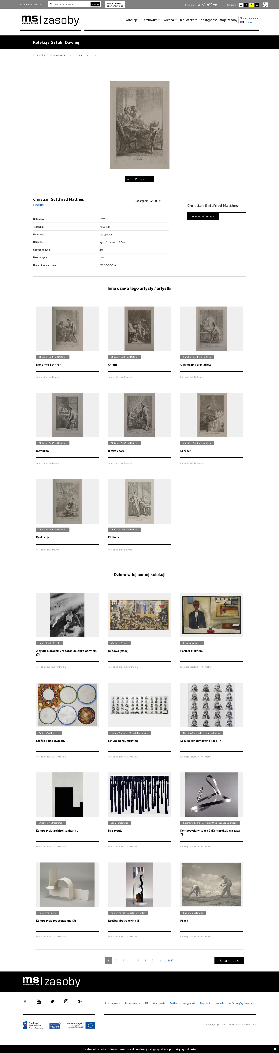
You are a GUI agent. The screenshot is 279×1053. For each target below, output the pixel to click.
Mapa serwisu (132, 1003)
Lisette (96, 55)
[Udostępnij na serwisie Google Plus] (152, 201)
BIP (146, 1003)
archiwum (151, 20)
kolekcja (132, 20)
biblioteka (187, 20)
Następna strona (229, 960)
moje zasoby (228, 20)
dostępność (209, 20)
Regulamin (205, 1003)
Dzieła (79, 55)
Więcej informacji (203, 216)
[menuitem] (134, 19)
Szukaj (95, 4)
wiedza (169, 20)
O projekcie (159, 1003)
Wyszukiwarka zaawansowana (115, 4)
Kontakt (220, 1003)
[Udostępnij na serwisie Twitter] (156, 201)
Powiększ (141, 179)
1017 (171, 960)
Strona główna (58, 55)
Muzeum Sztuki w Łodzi (32, 4)
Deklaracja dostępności (182, 1003)
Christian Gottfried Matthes (58, 199)
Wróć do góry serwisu (241, 1003)
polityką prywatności (182, 1049)
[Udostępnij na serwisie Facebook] (160, 201)
